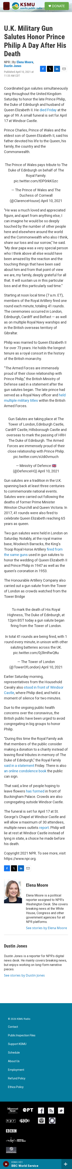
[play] (6, 1164)
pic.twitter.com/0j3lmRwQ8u (36, 653)
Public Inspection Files (21, 1035)
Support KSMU (17, 1044)
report (44, 827)
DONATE (58, 6)
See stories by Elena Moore (46, 928)
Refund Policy (16, 1078)
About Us (14, 1061)
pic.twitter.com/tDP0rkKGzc (36, 181)
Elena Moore (25, 62)
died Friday (48, 110)
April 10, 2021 (51, 201)
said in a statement (19, 765)
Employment (16, 1069)
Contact (13, 1026)
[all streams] (66, 1164)
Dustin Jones (12, 66)
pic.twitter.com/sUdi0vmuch (36, 457)
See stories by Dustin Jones (24, 975)
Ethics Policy (16, 1087)
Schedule (14, 1052)
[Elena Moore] (13, 891)
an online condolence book (25, 771)
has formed (35, 791)
